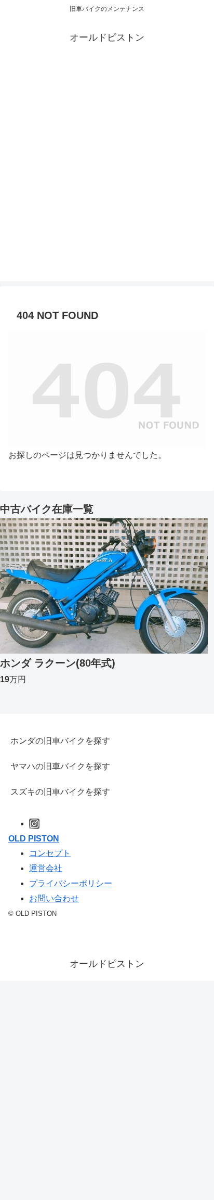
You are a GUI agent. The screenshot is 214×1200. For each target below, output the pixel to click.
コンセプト (50, 853)
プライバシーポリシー (70, 883)
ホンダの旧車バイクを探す (60, 740)
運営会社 (45, 868)
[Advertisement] (107, 174)
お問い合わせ (54, 898)
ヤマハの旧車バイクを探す (60, 766)
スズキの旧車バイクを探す (60, 791)
